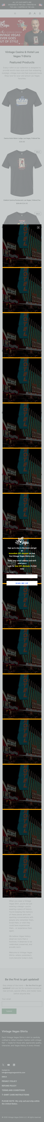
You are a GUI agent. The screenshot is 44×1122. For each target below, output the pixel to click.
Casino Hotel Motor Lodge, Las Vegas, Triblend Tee (22, 138)
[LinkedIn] (14, 1065)
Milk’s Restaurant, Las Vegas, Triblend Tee (22, 385)
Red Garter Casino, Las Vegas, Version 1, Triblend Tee (22, 447)
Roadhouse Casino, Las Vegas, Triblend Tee (22, 262)
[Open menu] (15, 13)
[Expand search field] (30, 13)
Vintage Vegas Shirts (15, 1031)
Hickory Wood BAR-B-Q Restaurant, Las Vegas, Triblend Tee (22, 574)
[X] (3, 1065)
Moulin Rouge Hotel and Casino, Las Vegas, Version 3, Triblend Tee (22, 510)
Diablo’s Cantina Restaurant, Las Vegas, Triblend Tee (22, 200)
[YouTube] (8, 1065)
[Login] (34, 13)
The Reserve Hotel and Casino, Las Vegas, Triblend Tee (22, 324)
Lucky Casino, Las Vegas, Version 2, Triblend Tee (22, 638)
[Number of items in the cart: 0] (40, 13)
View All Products (22, 653)
